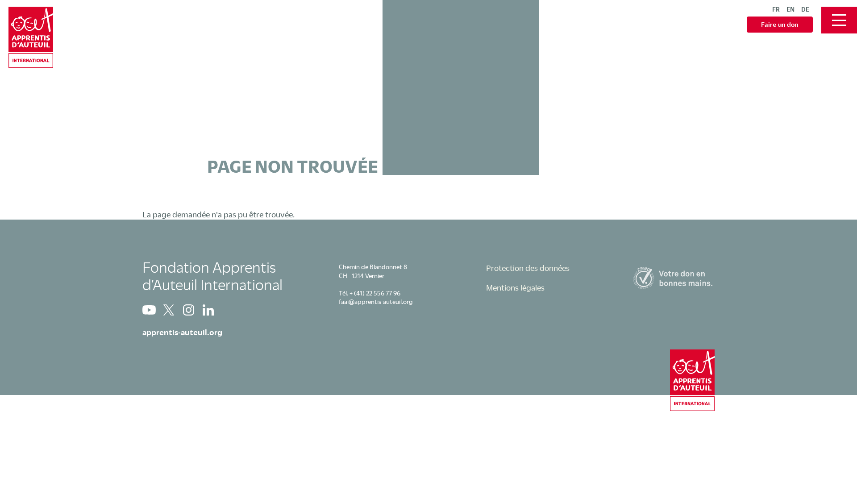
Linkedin (208, 310)
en (790, 9)
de (805, 9)
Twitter (168, 310)
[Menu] (839, 20)
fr (776, 9)
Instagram (188, 310)
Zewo (674, 278)
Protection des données (528, 267)
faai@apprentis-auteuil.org (375, 301)
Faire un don (780, 24)
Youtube (149, 310)
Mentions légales (515, 287)
